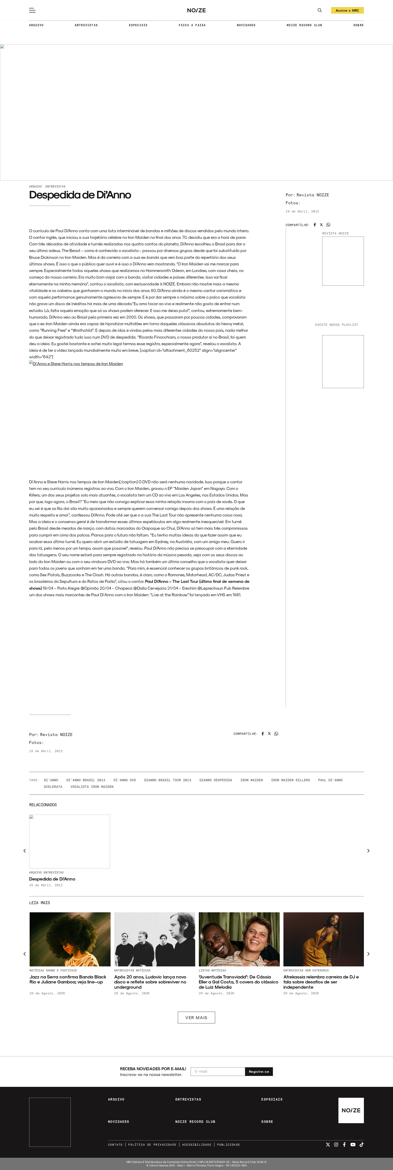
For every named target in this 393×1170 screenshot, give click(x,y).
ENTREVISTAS (86, 25)
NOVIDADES (246, 25)
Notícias (36, 970)
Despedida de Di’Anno (52, 878)
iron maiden (251, 780)
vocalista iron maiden (92, 786)
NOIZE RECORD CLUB (304, 25)
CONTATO (115, 1144)
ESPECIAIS (138, 25)
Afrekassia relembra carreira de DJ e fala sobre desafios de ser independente (320, 982)
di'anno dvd (124, 780)
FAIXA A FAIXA (192, 25)
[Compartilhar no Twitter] (321, 224)
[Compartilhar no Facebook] (315, 225)
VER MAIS (196, 1017)
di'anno (51, 780)
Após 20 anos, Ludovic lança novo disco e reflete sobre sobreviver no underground (150, 982)
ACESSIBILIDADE (197, 1144)
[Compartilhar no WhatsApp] (328, 224)
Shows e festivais (60, 970)
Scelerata (53, 786)
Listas (203, 970)
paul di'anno (330, 780)
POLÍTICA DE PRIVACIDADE (152, 1144)
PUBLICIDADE (228, 1144)
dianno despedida (215, 780)
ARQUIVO (36, 25)
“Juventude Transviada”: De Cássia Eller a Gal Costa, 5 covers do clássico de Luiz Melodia (238, 982)
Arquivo (35, 186)
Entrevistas (55, 186)
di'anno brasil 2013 (85, 780)
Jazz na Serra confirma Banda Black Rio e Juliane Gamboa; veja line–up (67, 979)
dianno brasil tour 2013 (167, 780)
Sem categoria (316, 970)
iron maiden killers (290, 780)
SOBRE (358, 25)
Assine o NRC (347, 11)
